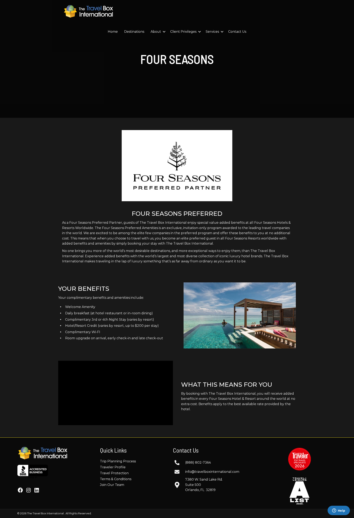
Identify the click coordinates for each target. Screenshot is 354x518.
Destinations (134, 32)
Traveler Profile (113, 467)
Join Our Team (112, 485)
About (156, 32)
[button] (20, 490)
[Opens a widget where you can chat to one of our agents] (338, 511)
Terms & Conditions (115, 479)
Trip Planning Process (118, 461)
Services (212, 32)
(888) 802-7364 (198, 462)
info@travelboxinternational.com (212, 472)
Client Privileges (183, 32)
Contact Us (237, 32)
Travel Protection (114, 473)
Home (113, 32)
